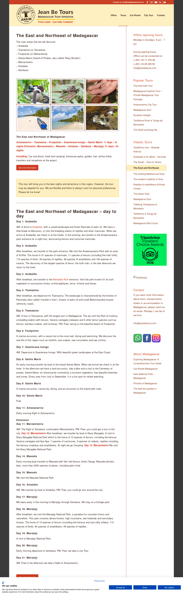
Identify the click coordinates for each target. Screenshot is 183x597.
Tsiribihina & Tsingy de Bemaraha (145, 215)
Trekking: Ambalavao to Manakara (145, 206)
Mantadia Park (60, 279)
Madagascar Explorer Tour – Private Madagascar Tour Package (147, 95)
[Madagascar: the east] (33, 118)
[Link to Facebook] (147, 2)
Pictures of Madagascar (145, 383)
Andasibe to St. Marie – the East (149, 156)
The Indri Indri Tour (143, 85)
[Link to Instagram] (152, 2)
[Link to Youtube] (156, 2)
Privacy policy (99, 580)
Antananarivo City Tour (145, 104)
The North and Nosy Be (145, 129)
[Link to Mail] (164, 2)
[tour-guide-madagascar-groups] (45, 15)
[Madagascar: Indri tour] (67, 91)
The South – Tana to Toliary (147, 162)
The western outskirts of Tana (148, 179)
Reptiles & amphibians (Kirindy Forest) (149, 186)
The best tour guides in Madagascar (145, 390)
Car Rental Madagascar (145, 368)
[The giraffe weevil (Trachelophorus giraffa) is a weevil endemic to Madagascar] (102, 91)
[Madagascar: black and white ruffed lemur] (33, 91)
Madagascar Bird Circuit (145, 223)
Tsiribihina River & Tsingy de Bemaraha (148, 122)
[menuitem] (114, 15)
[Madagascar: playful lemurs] (102, 118)
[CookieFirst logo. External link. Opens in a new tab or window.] (3, 583)
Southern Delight (142, 115)
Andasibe (37, 227)
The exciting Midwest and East (148, 173)
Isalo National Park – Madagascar (144, 376)
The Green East (141, 193)
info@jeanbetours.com (144, 68)
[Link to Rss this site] (160, 2)
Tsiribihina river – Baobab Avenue (146, 149)
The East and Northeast (146, 167)
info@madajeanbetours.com (133, 2)
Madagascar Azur (142, 109)
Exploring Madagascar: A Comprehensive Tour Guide (147, 361)
